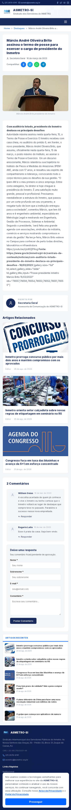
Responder (26, 516)
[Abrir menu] (65, 22)
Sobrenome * (16, 571)
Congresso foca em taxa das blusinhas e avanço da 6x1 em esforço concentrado (32, 462)
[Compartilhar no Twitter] (30, 64)
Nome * (14, 560)
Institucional (8, 771)
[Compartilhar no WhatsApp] (36, 64)
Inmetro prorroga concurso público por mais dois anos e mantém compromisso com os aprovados (34, 360)
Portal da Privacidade (17, 794)
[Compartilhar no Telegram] (43, 64)
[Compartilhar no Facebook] (23, 64)
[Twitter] (61, 3)
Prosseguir (35, 801)
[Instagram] (68, 3)
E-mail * (14, 583)
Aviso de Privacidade (50, 790)
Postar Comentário (23, 621)
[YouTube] (64, 3)
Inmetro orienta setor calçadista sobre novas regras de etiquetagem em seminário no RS (35, 412)
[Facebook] (57, 3)
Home (7, 28)
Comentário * (16, 596)
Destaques (19, 28)
